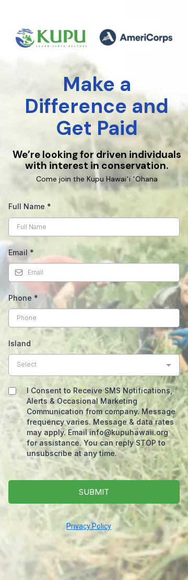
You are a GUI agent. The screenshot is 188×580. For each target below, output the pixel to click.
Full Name (29, 206)
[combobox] (94, 365)
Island (19, 343)
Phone (23, 297)
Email (21, 252)
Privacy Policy (88, 526)
